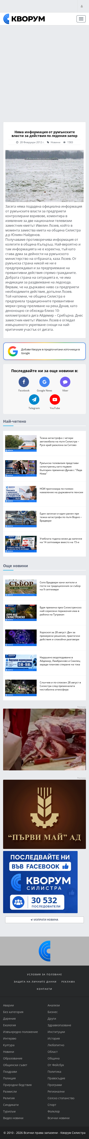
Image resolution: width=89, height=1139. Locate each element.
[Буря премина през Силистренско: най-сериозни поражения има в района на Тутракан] (21, 613)
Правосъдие (56, 1078)
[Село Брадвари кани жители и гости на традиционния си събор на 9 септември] (21, 588)
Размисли (10, 1091)
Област (53, 1052)
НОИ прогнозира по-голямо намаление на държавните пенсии (61, 490)
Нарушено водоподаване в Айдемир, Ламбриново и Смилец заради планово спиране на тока (60, 661)
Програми (55, 1085)
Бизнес (53, 1012)
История (54, 1038)
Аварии (8, 1005)
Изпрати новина (45, 919)
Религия (9, 1098)
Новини (55, 142)
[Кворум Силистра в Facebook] (44, 882)
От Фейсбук (56, 1065)
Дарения (9, 1018)
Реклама (68, 981)
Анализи (54, 1005)
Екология (9, 1025)
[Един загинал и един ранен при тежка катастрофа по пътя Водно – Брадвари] (21, 519)
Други (52, 1018)
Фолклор (54, 1111)
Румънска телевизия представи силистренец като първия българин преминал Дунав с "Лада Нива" (61, 468)
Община (54, 1058)
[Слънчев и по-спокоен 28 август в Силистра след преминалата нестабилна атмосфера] (21, 688)
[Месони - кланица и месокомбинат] (44, 769)
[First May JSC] (44, 814)
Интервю (9, 1038)
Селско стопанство (61, 1098)
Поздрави (10, 1072)
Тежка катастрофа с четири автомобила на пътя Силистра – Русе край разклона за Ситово (59, 441)
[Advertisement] (44, 72)
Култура (8, 1045)
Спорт (52, 1105)
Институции (56, 1032)
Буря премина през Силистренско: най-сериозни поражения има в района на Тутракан (61, 611)
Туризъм (9, 1111)
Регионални (56, 1091)
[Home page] (24, 19)
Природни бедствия (17, 1085)
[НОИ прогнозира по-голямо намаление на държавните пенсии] (21, 494)
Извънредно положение (20, 1032)
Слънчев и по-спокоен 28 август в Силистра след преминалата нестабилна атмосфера (60, 686)
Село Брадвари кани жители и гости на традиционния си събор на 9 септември (60, 586)
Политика (54, 1072)
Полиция (9, 1078)
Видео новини (13, 1118)
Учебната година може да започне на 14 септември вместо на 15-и (61, 540)
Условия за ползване (44, 974)
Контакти (44, 988)
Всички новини (59, 1118)
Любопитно (56, 1045)
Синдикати (11, 1105)
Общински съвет (15, 1065)
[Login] (82, 6)
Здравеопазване (59, 1025)
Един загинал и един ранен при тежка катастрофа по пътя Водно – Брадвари (61, 517)
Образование (12, 1058)
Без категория (13, 1012)
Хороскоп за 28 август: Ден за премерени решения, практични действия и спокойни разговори (60, 636)
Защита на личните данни (35, 981)
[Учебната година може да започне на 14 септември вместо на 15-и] (21, 544)
